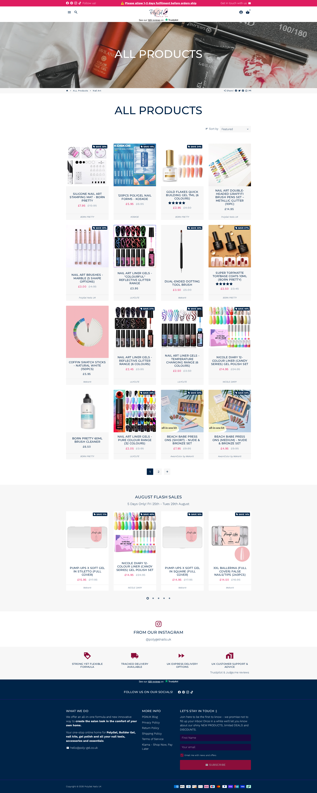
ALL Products (80, 90)
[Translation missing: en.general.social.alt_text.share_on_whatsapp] (246, 90)
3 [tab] (158, 598)
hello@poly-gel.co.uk (82, 747)
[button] (177, 203)
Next (247, 551)
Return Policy (150, 728)
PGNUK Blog (150, 716)
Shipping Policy (152, 733)
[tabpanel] (87, 551)
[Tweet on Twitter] (239, 90)
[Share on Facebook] (236, 90)
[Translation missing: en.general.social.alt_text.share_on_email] (250, 90)
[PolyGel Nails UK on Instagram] (75, 3)
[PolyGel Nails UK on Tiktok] (79, 3)
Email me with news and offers (200, 755)
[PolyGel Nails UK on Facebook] (67, 3)
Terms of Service (152, 739)
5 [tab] (169, 598)
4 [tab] (164, 598)
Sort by (211, 128)
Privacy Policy (151, 722)
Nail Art (97, 90)
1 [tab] (147, 598)
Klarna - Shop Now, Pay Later (157, 747)
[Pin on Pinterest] (243, 90)
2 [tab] (153, 598)
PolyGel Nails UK (93, 786)
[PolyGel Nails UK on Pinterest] (71, 3)
